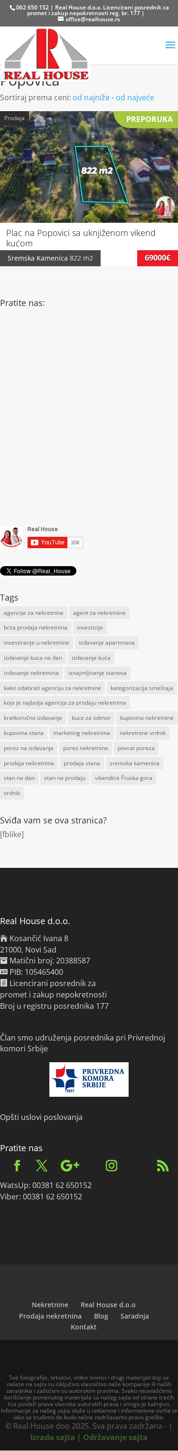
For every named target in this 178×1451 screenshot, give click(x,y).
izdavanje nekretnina (31, 673)
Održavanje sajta (115, 1437)
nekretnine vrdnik (143, 733)
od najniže (91, 97)
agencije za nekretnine (34, 613)
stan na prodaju (64, 778)
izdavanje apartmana (107, 642)
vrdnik (12, 793)
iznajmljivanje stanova (97, 673)
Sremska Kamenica (38, 257)
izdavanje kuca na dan (33, 658)
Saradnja (135, 1315)
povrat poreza (136, 748)
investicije (90, 627)
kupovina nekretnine (147, 718)
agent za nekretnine (99, 613)
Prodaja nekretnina (50, 1315)
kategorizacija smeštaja (142, 688)
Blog (101, 1315)
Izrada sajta (52, 1437)
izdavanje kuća (91, 658)
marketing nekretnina (81, 733)
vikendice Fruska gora (123, 778)
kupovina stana (24, 733)
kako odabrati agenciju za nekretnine (52, 688)
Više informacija (89, 157)
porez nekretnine (85, 748)
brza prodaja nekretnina (35, 627)
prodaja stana (82, 763)
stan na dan (19, 778)
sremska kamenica (134, 763)
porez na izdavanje (29, 748)
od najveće (135, 97)
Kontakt (84, 1326)
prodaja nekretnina (29, 763)
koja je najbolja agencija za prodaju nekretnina (65, 703)
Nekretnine (50, 1304)
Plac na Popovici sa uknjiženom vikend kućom (81, 238)
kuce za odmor (91, 718)
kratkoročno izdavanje (33, 718)
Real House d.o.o (108, 1304)
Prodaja (14, 118)
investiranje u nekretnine (36, 642)
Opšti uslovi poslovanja (41, 1117)
